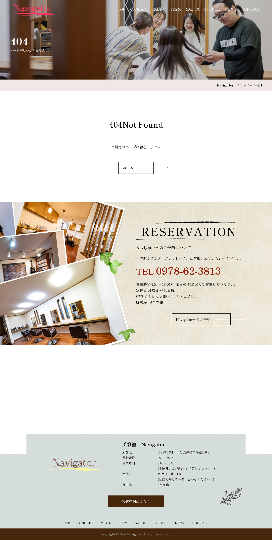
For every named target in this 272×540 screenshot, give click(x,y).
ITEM (176, 9)
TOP (121, 9)
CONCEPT (139, 9)
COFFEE (212, 9)
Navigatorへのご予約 (193, 319)
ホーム (128, 167)
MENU (159, 9)
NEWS (231, 9)
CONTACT (251, 9)
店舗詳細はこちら (136, 501)
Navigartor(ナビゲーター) (235, 85)
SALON (192, 9)
